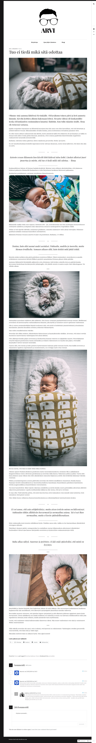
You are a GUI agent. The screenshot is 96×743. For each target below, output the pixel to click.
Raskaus (32, 656)
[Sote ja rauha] (93, 34)
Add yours (28, 665)
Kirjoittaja (34, 42)
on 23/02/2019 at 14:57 (31, 681)
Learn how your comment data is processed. (44, 729)
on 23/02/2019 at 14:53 (31, 671)
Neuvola (27, 656)
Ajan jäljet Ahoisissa (49, 42)
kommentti (81, 724)
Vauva (20, 48)
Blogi (63, 42)
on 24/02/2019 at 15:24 (34, 693)
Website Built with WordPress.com (18, 739)
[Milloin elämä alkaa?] (93, 31)
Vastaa (41, 671)
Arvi (10, 48)
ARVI (48, 30)
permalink (51, 656)
